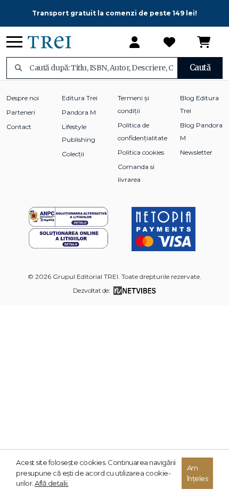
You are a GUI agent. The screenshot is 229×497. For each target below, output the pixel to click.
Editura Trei (79, 98)
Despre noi (22, 98)
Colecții (73, 154)
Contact (18, 127)
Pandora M (79, 112)
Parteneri (20, 112)
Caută (200, 67)
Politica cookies (141, 152)
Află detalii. (52, 483)
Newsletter (196, 152)
